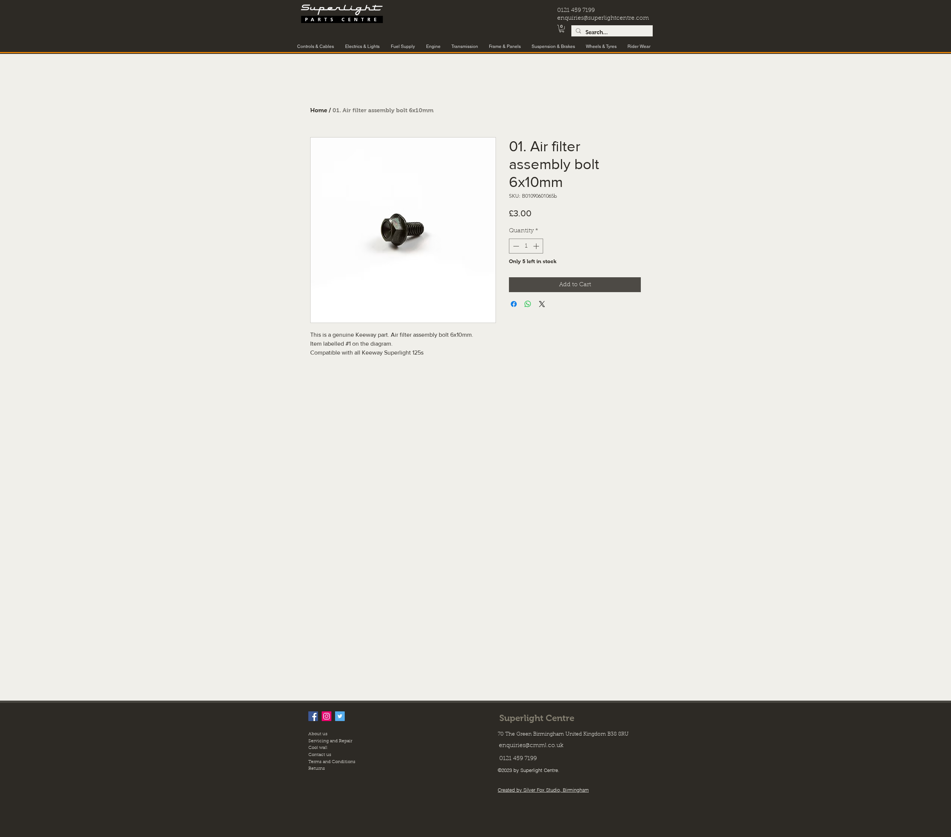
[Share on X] (542, 304)
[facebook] (313, 716)
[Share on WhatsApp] (527, 304)
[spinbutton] (526, 246)
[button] (561, 28)
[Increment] (537, 246)
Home (318, 110)
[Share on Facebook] (513, 304)
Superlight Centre (536, 718)
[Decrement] (515, 246)
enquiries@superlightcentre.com (603, 18)
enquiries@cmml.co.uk (531, 746)
